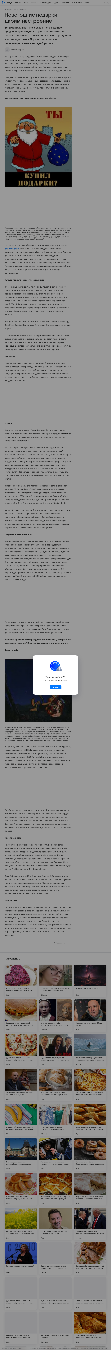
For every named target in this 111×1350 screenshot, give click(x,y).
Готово (55, 687)
